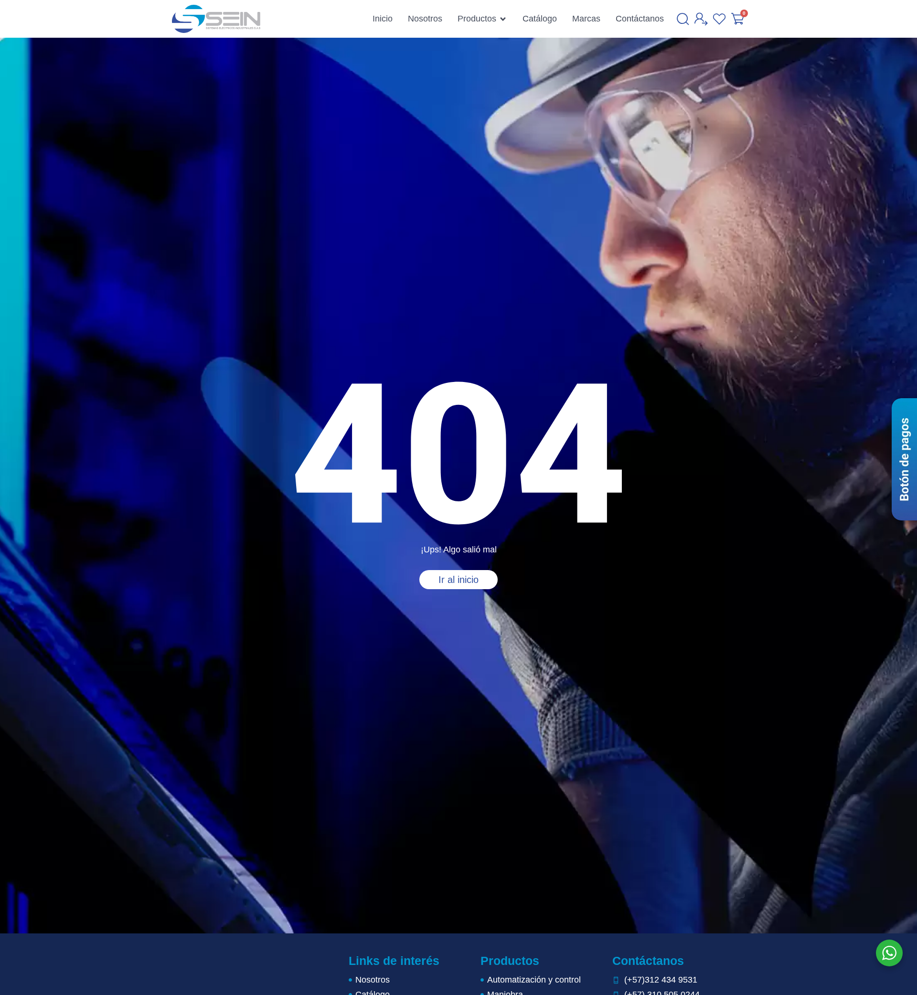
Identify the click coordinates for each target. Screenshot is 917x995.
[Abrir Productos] (503, 19)
